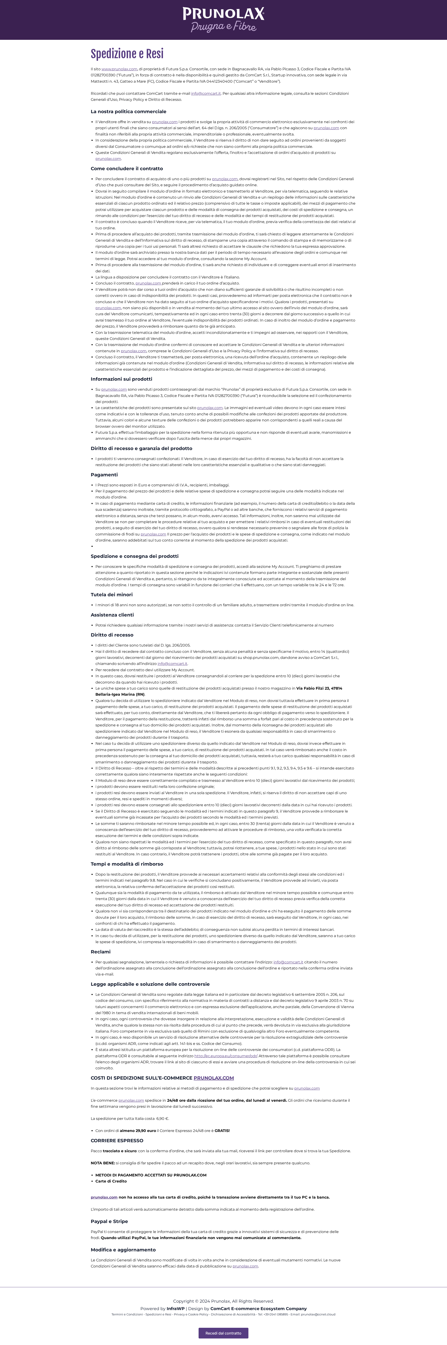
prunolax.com (165, 122)
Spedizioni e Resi (158, 1314)
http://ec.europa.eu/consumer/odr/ (225, 1056)
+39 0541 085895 (275, 1314)
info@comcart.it (206, 93)
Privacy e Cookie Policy (191, 1314)
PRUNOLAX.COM (214, 1078)
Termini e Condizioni (127, 1314)
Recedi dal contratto (223, 1333)
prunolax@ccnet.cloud (317, 1314)
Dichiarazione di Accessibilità (233, 1314)
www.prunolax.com (119, 69)
